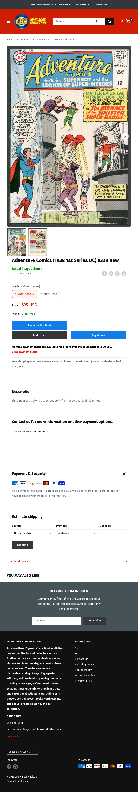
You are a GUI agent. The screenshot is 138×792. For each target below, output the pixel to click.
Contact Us (81, 659)
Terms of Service (85, 675)
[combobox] (79, 21)
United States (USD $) (19, 751)
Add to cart (40, 335)
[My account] (121, 21)
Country (16, 525)
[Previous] (12, 136)
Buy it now (98, 335)
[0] (128, 21)
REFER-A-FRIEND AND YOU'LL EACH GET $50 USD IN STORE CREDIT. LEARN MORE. (69, 4)
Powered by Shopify (17, 781)
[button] (96, 21)
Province (61, 525)
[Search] (109, 21)
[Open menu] (8, 21)
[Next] (125, 136)
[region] (69, 136)
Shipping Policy (84, 664)
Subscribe (95, 620)
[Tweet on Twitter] (117, 273)
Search (79, 648)
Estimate (22, 544)
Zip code (105, 525)
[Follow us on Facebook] (9, 766)
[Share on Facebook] (104, 273)
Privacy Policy (83, 680)
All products (22, 39)
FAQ (77, 653)
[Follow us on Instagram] (15, 766)
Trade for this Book (39, 325)
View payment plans (24, 351)
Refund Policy (19, 561)
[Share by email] (123, 273)
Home (10, 39)
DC (13, 273)
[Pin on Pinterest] (111, 273)
